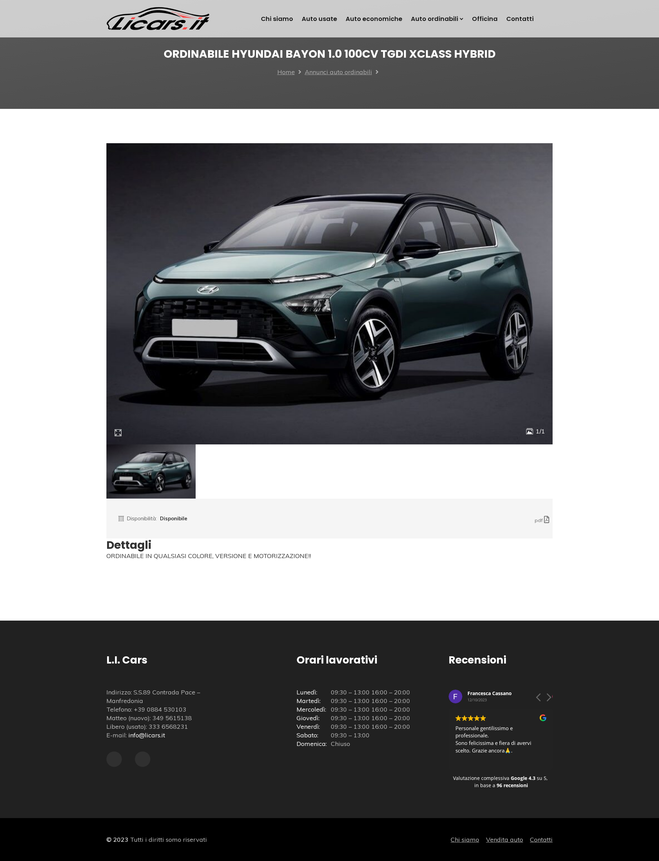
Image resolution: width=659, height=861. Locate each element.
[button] (548, 699)
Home (286, 72)
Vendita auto (504, 839)
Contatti (541, 839)
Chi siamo (465, 839)
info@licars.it (146, 735)
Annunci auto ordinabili (338, 72)
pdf (539, 520)
